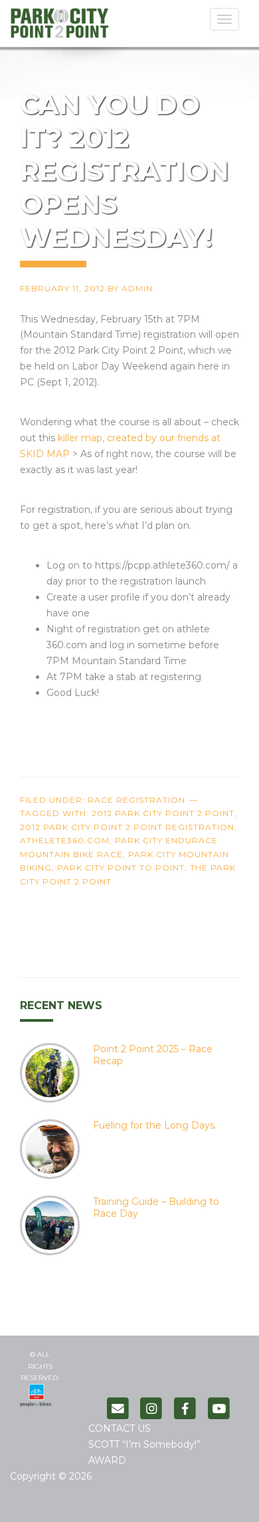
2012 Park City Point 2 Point (163, 813)
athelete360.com (65, 840)
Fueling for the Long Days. (154, 1125)
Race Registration (136, 800)
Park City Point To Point (76, 28)
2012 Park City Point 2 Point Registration (127, 827)
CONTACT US (119, 1428)
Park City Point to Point (121, 867)
